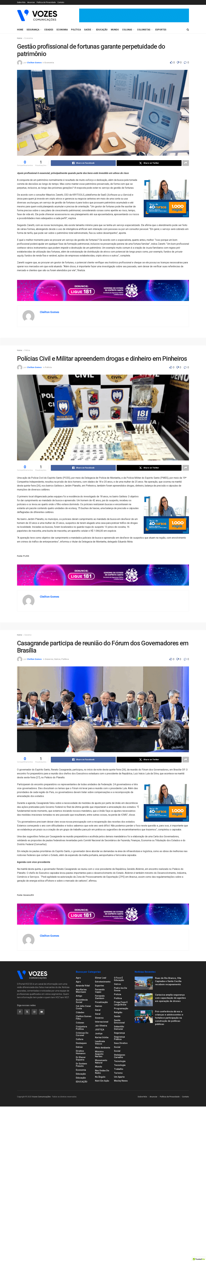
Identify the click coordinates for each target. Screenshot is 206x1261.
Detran (79, 1047)
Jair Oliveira (101, 1025)
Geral (97, 1010)
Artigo (79, 996)
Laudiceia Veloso (100, 1042)
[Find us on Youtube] (41, 1012)
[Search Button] (188, 29)
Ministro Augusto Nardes (99, 1054)
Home (20, 29)
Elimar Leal (100, 978)
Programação (121, 1008)
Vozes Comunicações (41, 1097)
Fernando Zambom (100, 997)
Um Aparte (119, 1077)
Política (76, 29)
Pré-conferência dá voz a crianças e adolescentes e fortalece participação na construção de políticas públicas (169, 1018)
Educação (102, 29)
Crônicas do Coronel (82, 1034)
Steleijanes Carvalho (119, 1056)
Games (98, 1006)
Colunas (127, 29)
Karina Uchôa (101, 1037)
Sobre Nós (21, 2)
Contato (60, 2)
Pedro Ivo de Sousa (120, 989)
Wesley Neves (121, 1081)
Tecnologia (119, 1061)
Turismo (118, 1073)
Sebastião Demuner (119, 1027)
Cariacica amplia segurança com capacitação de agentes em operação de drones (170, 997)
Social (117, 1047)
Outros (57, 659)
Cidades (48, 29)
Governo (27, 635)
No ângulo (100, 1077)
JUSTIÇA (99, 1029)
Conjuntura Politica (81, 1027)
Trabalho (118, 1069)
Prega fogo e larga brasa (121, 1003)
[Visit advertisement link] (134, 15)
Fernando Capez (100, 990)
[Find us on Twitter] (27, 1012)
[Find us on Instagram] (34, 1012)
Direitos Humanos (81, 1052)
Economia (62, 29)
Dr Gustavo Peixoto (81, 1064)
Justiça (98, 1033)
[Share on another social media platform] (185, 163)
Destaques (81, 1043)
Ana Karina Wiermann (81, 990)
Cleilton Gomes (34, 62)
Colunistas (143, 29)
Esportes (160, 29)
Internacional (101, 1022)
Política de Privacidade (46, 2)
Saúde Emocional (119, 1021)
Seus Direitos (121, 1043)
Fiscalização (101, 1002)
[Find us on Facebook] (20, 1012)
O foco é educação (119, 979)
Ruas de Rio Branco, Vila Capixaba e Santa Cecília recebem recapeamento (168, 981)
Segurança (33, 29)
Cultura (79, 1039)
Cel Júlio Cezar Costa (83, 1007)
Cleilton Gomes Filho (83, 1017)
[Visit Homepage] (37, 15)
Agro (78, 978)
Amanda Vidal (83, 985)
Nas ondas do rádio (102, 1071)
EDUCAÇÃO (81, 1081)
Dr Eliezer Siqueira (81, 1058)
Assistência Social (82, 1001)
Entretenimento (103, 981)
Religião (118, 1012)
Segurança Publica (119, 1038)
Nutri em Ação (102, 1081)
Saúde (87, 29)
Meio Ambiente (102, 1047)
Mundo (115, 29)
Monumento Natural (101, 1061)
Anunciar (31, 2)
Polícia (27, 350)
